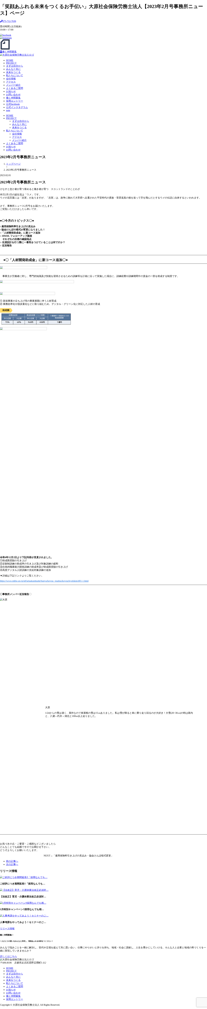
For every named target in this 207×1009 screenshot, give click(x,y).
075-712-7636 (9, 21)
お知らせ (11, 91)
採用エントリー (14, 101)
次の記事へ (12, 864)
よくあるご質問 (14, 88)
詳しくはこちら (8, 956)
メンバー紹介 (13, 85)
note (8, 110)
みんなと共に (13, 69)
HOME (9, 60)
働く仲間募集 (9, 51)
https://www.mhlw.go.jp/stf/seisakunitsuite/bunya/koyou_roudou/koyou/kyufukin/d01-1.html (44, 581)
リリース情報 (7, 928)
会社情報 (11, 78)
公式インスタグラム (17, 107)
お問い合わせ (13, 94)
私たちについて (14, 75)
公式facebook (13, 104)
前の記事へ (12, 861)
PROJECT (11, 63)
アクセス (11, 82)
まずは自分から (14, 66)
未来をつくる (13, 72)
